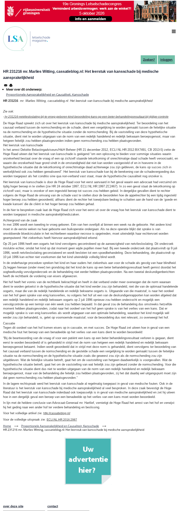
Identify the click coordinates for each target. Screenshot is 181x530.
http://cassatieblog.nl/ (56, 413)
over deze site (13, 506)
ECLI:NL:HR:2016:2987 (62, 419)
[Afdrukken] (10, 85)
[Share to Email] (5, 85)
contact (52, 506)
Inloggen (166, 59)
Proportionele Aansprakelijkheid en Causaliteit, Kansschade (47, 94)
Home (7, 426)
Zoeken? (149, 59)
